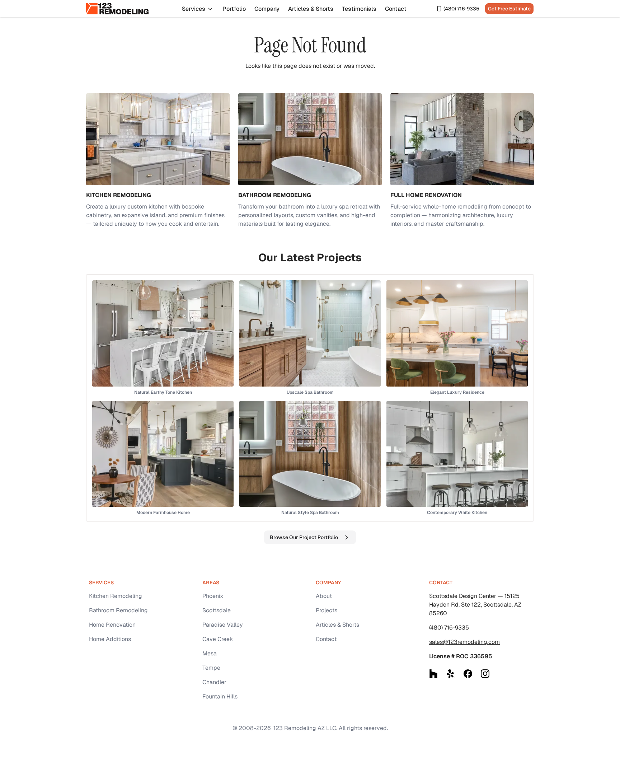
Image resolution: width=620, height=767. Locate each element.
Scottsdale (216, 610)
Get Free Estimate (509, 8)
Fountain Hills (220, 696)
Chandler (214, 682)
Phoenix (212, 596)
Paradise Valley (222, 624)
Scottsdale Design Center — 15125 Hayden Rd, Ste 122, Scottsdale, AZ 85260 (475, 604)
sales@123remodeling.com (464, 642)
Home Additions (110, 639)
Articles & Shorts (310, 9)
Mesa (209, 653)
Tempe (211, 668)
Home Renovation (112, 624)
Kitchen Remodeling (115, 596)
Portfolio (234, 9)
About (324, 596)
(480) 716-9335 (461, 8)
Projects (326, 610)
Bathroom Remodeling (118, 610)
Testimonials (359, 9)
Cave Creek (217, 639)
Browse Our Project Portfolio (304, 537)
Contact (396, 9)
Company (267, 9)
